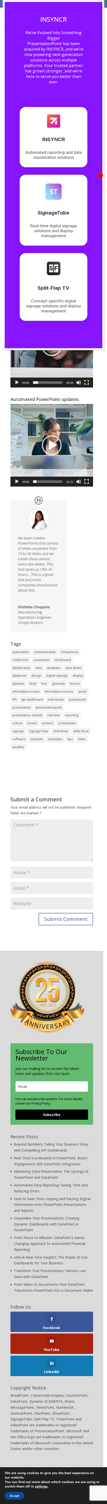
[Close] (100, 175)
